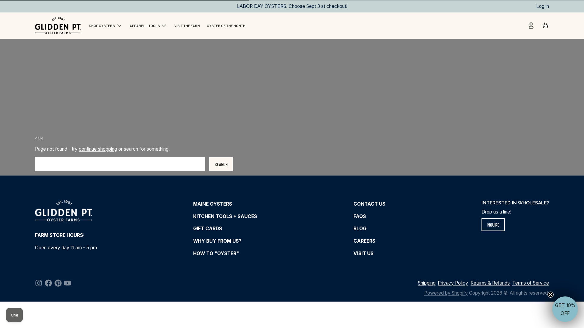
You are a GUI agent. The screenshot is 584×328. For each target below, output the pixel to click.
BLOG (360, 228)
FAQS (359, 216)
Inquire (493, 224)
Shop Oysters (102, 25)
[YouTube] (67, 283)
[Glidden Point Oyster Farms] (58, 25)
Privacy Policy (453, 283)
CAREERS (364, 241)
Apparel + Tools (145, 25)
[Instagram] (38, 283)
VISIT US (363, 253)
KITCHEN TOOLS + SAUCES (225, 216)
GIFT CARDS (207, 228)
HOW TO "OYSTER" (216, 253)
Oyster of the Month (226, 25)
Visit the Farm (187, 25)
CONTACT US (369, 204)
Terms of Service (530, 283)
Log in (542, 6)
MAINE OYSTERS (212, 204)
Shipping (427, 283)
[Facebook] (48, 283)
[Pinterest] (58, 283)
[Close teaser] (551, 295)
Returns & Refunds (490, 283)
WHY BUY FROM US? (217, 241)
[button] (565, 309)
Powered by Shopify (446, 293)
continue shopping (98, 149)
